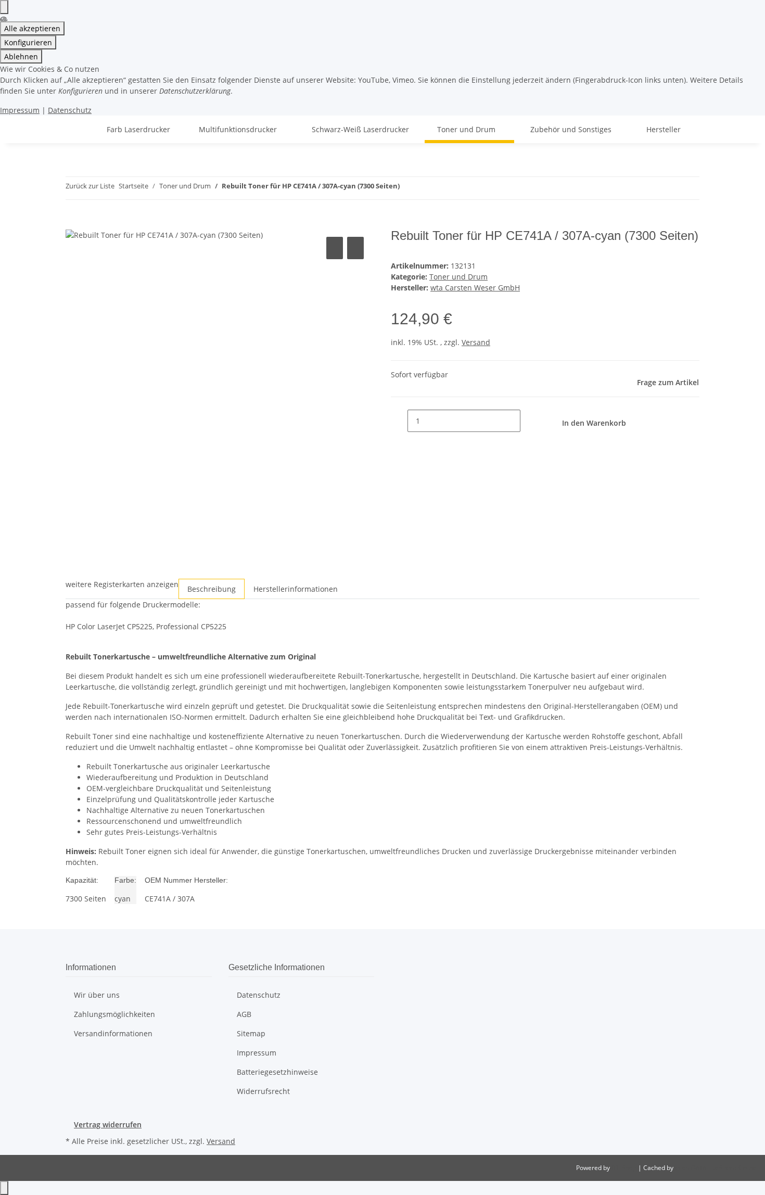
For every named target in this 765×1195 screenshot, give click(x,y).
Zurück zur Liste (90, 185)
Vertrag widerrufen (108, 1124)
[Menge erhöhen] (528, 421)
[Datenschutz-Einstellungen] (4, 7)
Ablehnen (21, 56)
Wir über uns (97, 995)
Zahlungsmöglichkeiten (114, 1014)
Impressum (20, 110)
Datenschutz (70, 110)
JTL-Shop (624, 1167)
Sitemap (251, 1033)
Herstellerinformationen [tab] (295, 589)
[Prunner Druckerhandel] (78, 129)
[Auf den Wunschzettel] (355, 248)
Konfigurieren (28, 42)
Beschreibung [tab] (211, 589)
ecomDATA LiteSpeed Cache (716, 1167)
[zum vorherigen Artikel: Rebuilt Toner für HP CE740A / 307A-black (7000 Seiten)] (408, 188)
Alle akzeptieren (32, 28)
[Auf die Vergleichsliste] (334, 248)
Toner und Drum (458, 277)
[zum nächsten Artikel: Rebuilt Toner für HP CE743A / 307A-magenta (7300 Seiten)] (426, 188)
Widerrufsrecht (263, 1091)
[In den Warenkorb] (74, 222)
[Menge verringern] (399, 421)
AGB (244, 1014)
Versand (476, 342)
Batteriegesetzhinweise (277, 1072)
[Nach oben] (4, 1188)
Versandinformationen (113, 1033)
